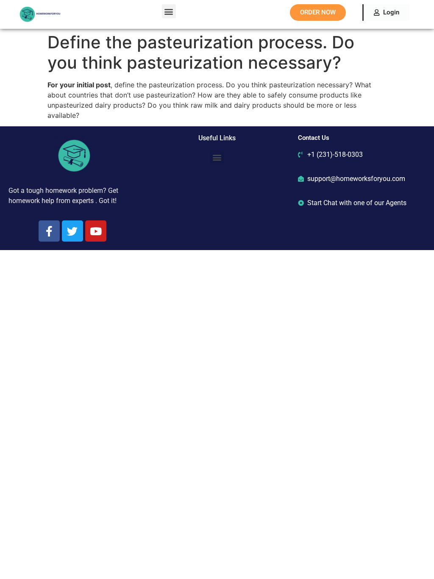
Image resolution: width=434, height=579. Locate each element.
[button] (169, 11)
